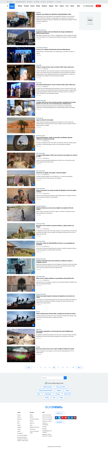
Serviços (32, 412)
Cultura (62, 6)
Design (38, 347)
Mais (43, 412)
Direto (98, 5)
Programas (19, 433)
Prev (29, 367)
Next (56, 6)
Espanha (38, 12)
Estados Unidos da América (46, 390)
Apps (31, 425)
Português (11, 1)
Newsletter (59, 422)
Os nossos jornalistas (22, 435)
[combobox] (63, 2)
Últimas (20, 6)
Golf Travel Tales (40, 135)
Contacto (44, 426)
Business (44, 6)
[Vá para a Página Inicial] (12, 6)
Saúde (72, 6)
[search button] (56, 2)
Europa (32, 6)
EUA (54, 397)
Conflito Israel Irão (47, 387)
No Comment (39, 118)
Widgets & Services (34, 427)
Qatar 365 (38, 65)
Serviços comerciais (47, 417)
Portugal (26, 6)
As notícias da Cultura (42, 47)
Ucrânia (47, 397)
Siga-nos (32, 423)
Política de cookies (46, 421)
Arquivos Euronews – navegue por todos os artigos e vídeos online (22, 439)
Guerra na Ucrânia (60, 387)
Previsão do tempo (34, 419)
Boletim (31, 417)
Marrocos (38, 329)
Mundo (38, 6)
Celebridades (48, 394)
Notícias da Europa (41, 30)
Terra (66, 6)
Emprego (44, 428)
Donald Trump (67, 394)
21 (73, 367)
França (38, 394)
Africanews (32, 429)
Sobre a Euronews (46, 415)
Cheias (61, 397)
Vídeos (18, 431)
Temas (18, 412)
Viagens (51, 6)
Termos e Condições (47, 419)
